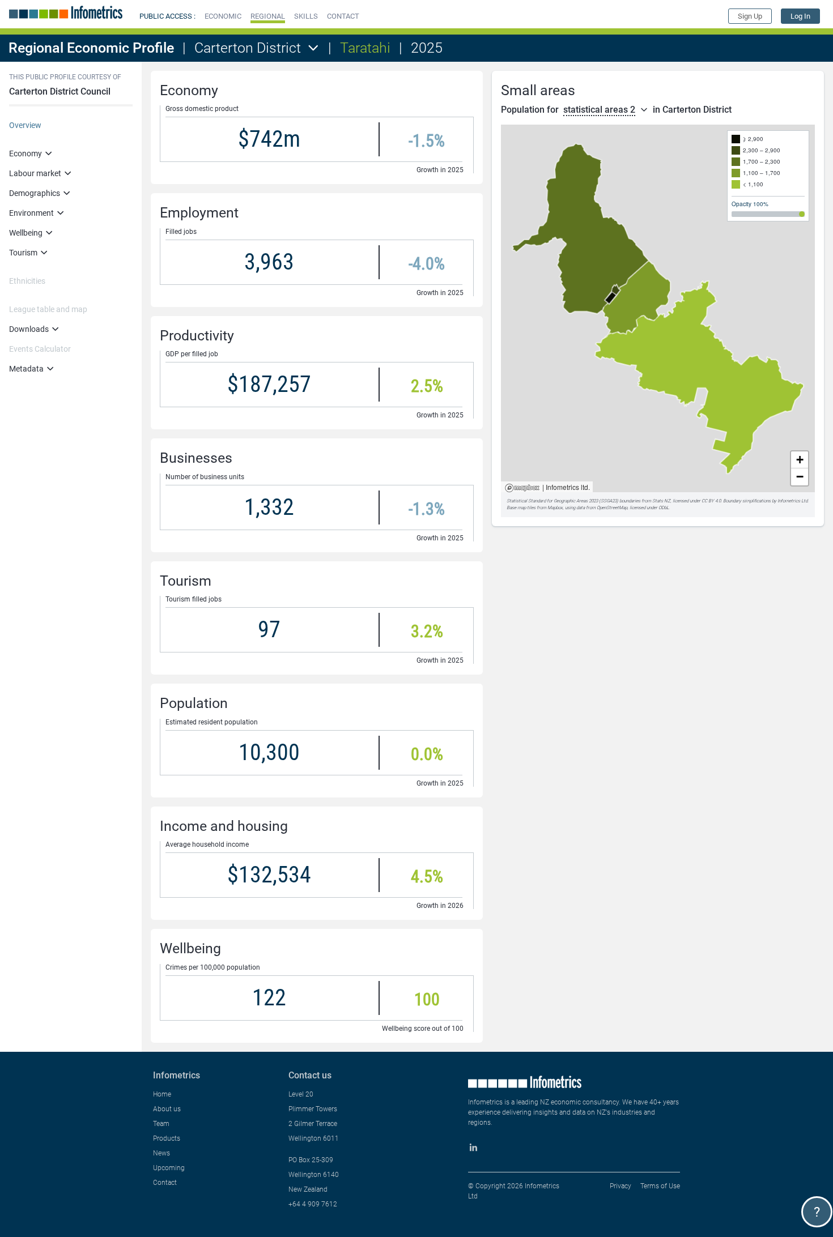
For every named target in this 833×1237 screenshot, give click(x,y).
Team (161, 1124)
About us (167, 1109)
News (161, 1153)
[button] (223, 16)
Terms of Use (660, 1186)
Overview (25, 125)
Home (162, 1094)
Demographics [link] (34, 193)
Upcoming (169, 1168)
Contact (165, 1183)
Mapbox (522, 488)
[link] (800, 16)
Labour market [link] (35, 173)
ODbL (663, 507)
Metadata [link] (26, 368)
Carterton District (247, 48)
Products (166, 1138)
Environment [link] (31, 212)
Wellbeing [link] (25, 232)
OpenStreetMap (612, 507)
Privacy (620, 1186)
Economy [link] (25, 153)
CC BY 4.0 (711, 501)
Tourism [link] (23, 252)
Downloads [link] (29, 329)
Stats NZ (661, 501)
